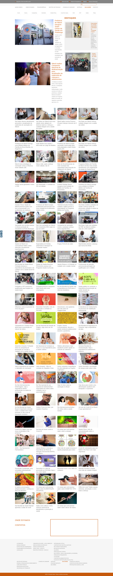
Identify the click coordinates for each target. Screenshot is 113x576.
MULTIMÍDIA (53, 564)
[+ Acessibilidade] (1, 236)
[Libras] (1, 231)
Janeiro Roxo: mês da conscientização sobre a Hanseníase (86, 431)
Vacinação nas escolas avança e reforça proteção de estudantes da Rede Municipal (24, 227)
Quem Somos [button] (19, 7)
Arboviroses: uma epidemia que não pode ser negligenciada (65, 308)
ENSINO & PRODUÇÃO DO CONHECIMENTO (27, 563)
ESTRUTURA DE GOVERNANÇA (24, 546)
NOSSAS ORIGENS (21, 545)
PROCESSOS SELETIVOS (22, 566)
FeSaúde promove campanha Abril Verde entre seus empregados (45, 288)
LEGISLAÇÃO (20, 550)
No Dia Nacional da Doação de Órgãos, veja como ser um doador (45, 327)
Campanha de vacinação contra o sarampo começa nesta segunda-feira (65, 227)
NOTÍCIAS (53, 561)
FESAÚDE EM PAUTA (55, 563)
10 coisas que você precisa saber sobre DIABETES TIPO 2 (66, 488)
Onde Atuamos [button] (30, 7)
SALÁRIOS (56, 550)
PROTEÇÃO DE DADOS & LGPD (77, 564)
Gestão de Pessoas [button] (54, 7)
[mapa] (74, 527)
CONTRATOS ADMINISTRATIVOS (61, 558)
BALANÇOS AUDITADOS (59, 548)
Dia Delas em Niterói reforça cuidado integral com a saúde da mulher (88, 123)
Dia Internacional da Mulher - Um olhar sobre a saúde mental (66, 409)
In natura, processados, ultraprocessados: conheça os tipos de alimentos (24, 488)
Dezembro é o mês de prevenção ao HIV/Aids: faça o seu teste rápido (45, 470)
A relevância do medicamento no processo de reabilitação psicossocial (88, 308)
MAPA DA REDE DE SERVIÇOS (40, 545)
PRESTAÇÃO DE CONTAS (60, 551)
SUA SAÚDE (88, 7)
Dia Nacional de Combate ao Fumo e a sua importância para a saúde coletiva (46, 347)
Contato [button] (95, 7)
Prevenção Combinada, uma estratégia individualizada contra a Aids (24, 470)
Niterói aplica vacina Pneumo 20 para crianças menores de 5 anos (67, 123)
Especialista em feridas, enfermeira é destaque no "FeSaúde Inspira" (94, 27)
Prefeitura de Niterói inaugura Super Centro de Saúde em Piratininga (59, 26)
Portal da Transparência (76, 1)
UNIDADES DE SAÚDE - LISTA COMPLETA (42, 543)
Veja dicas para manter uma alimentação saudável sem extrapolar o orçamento (87, 386)
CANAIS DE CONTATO (75, 561)
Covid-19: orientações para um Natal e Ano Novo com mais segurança (88, 449)
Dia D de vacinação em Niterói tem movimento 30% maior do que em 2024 (45, 227)
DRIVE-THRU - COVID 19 (38, 548)
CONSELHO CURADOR (69, 7)
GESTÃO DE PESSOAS (22, 561)
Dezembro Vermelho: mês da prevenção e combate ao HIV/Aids (45, 308)
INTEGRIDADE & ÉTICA (59, 543)
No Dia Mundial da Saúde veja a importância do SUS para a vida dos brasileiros (66, 288)
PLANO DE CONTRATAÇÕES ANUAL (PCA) (63, 559)
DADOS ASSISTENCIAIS (38, 546)
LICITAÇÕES (57, 556)
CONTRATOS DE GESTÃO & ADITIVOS (62, 545)
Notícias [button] (79, 7)
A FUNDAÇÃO (20, 543)
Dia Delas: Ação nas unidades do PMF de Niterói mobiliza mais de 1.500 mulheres (88, 227)
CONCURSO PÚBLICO (22, 564)
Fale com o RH (65, 1)
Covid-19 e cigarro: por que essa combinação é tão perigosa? (23, 431)
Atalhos (84, 1)
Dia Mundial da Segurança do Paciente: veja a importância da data (88, 327)
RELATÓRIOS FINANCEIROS (60, 546)
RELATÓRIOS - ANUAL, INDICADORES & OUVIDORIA (65, 553)
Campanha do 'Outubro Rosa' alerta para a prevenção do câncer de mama (24, 327)
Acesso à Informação (93, 1)
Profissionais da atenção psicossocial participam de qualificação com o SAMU (87, 266)
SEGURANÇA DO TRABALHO (23, 568)
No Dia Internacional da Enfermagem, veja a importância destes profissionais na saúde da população (23, 388)
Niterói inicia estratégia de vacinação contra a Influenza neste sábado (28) (24, 165)
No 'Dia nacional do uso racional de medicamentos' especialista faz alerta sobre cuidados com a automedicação (44, 388)
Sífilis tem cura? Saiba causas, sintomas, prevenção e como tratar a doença (88, 488)
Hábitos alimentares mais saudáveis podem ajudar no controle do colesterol (65, 347)
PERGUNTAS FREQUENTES (60, 554)
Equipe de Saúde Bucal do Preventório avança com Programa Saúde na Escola (44, 266)
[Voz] (1, 234)
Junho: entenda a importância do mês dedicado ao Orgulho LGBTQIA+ (66, 368)
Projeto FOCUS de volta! (94, 55)
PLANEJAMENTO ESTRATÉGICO (24, 548)
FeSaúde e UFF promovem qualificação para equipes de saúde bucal (24, 288)
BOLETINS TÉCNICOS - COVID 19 (40, 550)
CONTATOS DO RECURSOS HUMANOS (78, 563)
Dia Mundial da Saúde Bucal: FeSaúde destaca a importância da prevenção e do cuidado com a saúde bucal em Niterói (24, 268)
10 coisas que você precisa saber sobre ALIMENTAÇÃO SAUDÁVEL (45, 488)
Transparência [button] (41, 7)
